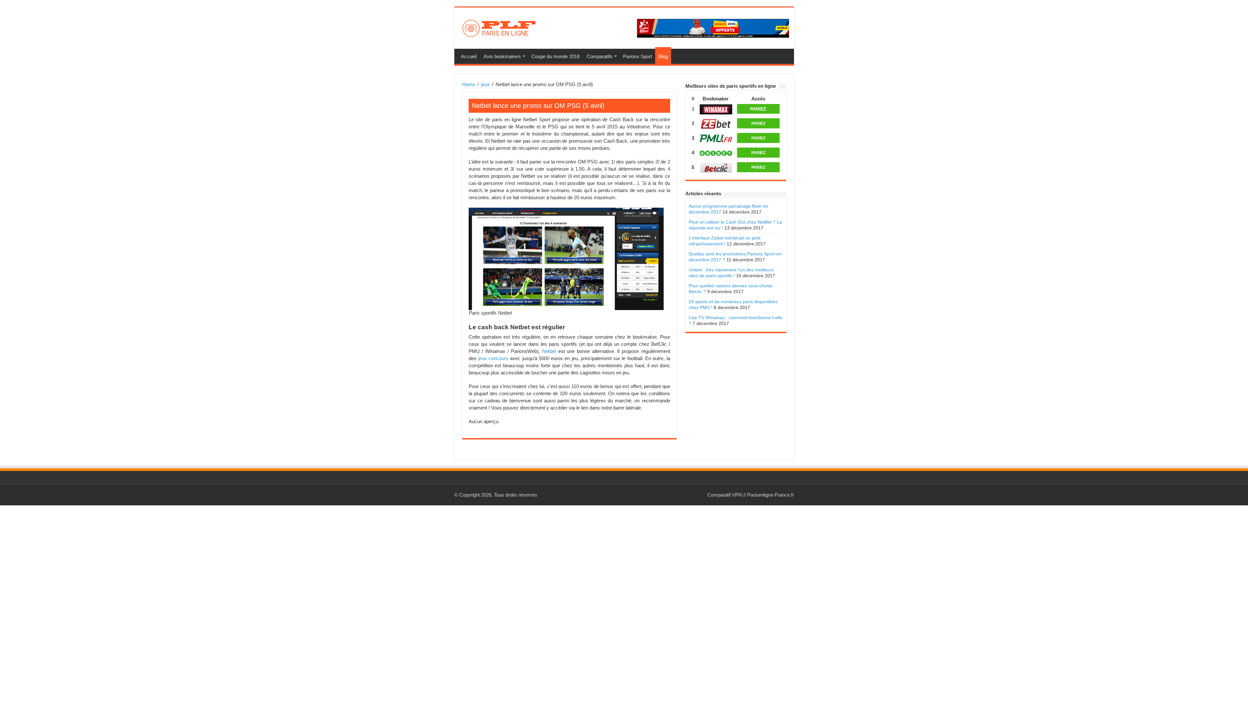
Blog (663, 56)
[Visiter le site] (716, 108)
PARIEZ (758, 108)
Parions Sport (637, 56)
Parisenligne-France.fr (770, 495)
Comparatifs (600, 56)
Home (468, 84)
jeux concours (493, 358)
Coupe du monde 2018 (555, 56)
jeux (485, 84)
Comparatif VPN (724, 495)
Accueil (468, 56)
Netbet (549, 351)
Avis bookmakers (502, 56)
